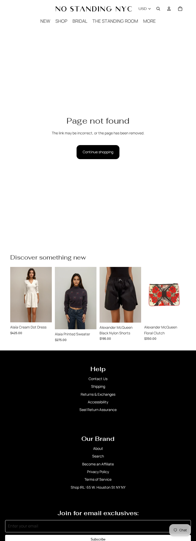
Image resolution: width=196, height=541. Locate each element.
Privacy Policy (98, 471)
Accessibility (98, 401)
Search (98, 456)
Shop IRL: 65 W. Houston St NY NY (98, 487)
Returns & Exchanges (98, 394)
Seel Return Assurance (98, 409)
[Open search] (158, 8)
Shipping (98, 386)
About (98, 448)
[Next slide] (137, 294)
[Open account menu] (169, 8)
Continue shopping (98, 151)
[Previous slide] (103, 294)
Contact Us (98, 378)
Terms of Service (98, 479)
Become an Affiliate (98, 464)
